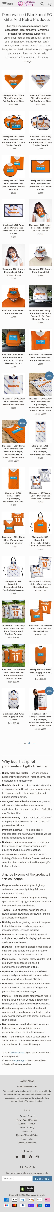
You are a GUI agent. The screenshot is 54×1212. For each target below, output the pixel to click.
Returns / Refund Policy (27, 1135)
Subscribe (42, 1178)
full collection (17, 1052)
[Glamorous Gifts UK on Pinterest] (30, 1157)
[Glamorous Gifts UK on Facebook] (23, 1157)
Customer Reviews (27, 1124)
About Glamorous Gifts (27, 1086)
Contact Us (27, 1131)
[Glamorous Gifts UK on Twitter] (17, 1157)
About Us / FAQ (27, 1127)
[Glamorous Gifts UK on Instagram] (37, 1157)
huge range (19, 1060)
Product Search (27, 1116)
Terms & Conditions (27, 1143)
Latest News (27, 1081)
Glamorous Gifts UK (35, 1195)
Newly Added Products (27, 1120)
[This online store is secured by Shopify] (27, 1191)
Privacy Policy (27, 1139)
